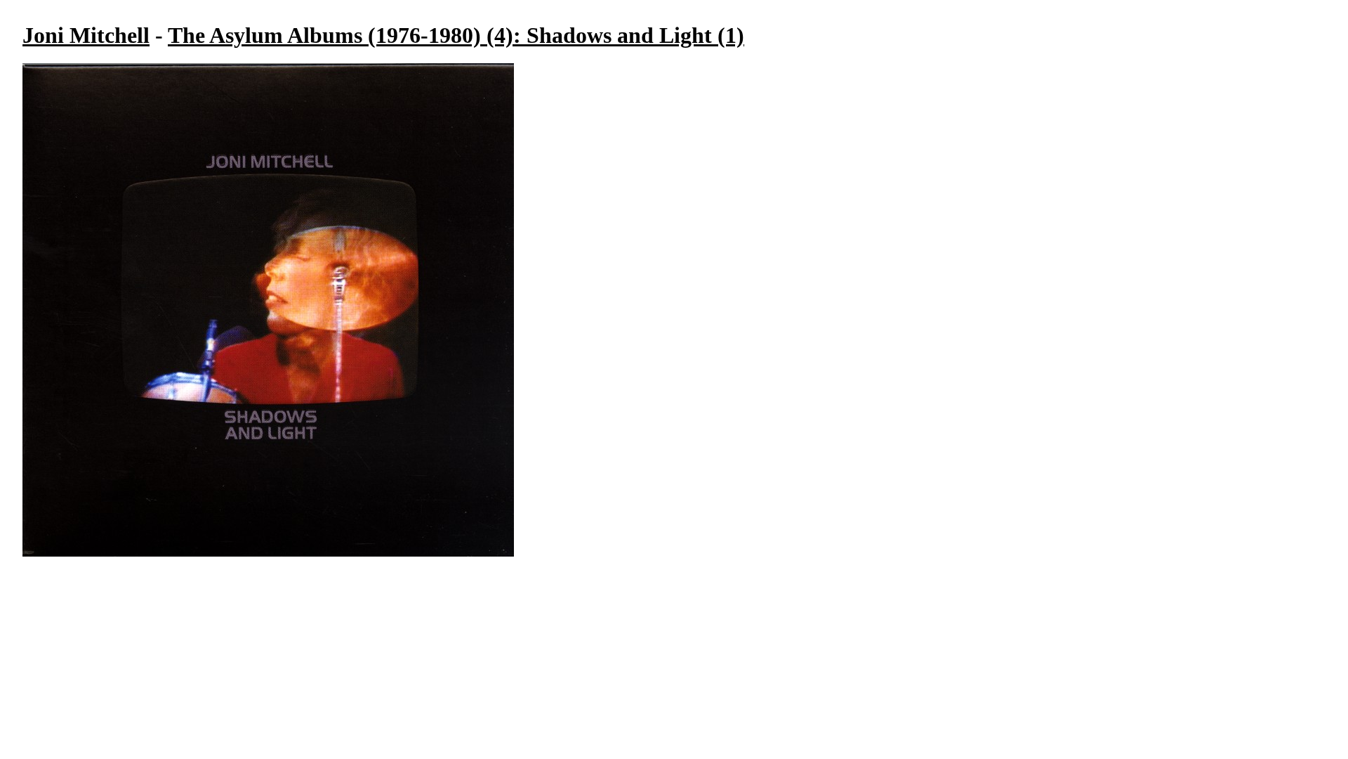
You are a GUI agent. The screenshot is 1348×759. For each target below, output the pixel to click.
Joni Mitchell (86, 35)
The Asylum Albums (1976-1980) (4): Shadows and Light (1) (456, 35)
